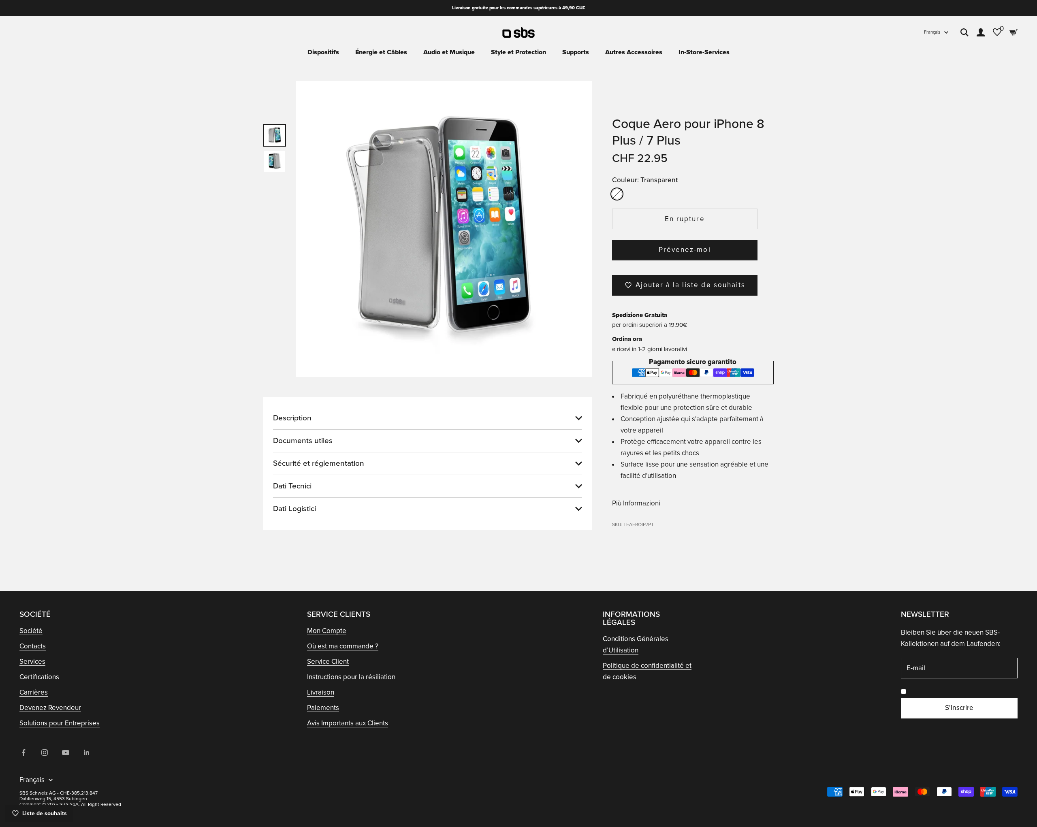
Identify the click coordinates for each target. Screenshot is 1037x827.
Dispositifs (323, 52)
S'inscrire (959, 707)
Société (31, 631)
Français (932, 32)
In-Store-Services (704, 52)
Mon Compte (326, 631)
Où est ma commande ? (342, 646)
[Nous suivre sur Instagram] (45, 752)
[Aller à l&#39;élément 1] (274, 135)
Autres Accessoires (633, 52)
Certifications (39, 677)
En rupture (684, 219)
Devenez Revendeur (50, 707)
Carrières (33, 692)
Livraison (320, 692)
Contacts (32, 646)
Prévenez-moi (685, 249)
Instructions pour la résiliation (351, 677)
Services (32, 661)
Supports (575, 52)
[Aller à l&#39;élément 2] (274, 161)
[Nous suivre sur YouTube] (66, 752)
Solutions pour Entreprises (59, 723)
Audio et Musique (449, 52)
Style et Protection (518, 52)
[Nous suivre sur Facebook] (23, 752)
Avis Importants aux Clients (347, 723)
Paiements (323, 707)
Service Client (328, 661)
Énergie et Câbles (381, 52)
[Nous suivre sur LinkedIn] (87, 752)
